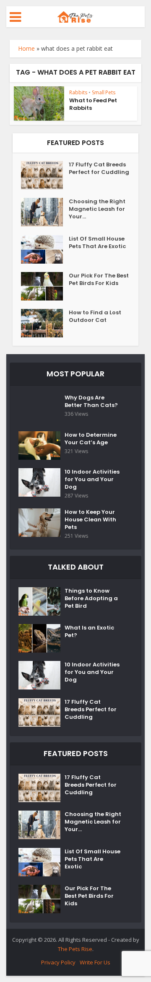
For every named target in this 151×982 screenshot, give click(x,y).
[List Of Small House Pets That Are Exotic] (45, 249)
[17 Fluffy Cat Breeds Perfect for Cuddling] (45, 175)
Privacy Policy (58, 962)
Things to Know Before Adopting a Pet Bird (91, 598)
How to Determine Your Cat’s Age (91, 438)
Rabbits (78, 92)
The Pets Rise (75, 949)
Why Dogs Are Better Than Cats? (91, 401)
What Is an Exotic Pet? (89, 631)
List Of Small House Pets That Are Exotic (97, 242)
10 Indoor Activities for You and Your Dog (92, 479)
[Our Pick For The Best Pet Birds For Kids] (45, 286)
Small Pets (103, 92)
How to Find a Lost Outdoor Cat (95, 316)
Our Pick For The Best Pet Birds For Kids (99, 279)
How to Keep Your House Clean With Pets (90, 519)
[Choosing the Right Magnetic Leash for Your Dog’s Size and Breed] (45, 212)
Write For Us (95, 962)
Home (26, 48)
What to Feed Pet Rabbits (93, 104)
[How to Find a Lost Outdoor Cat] (45, 323)
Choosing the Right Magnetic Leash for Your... (97, 209)
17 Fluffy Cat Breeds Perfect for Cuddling (99, 168)
